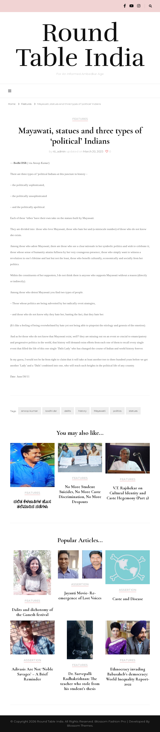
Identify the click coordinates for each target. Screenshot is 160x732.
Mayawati (100, 410)
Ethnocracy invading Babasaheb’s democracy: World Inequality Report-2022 (127, 677)
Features (80, 118)
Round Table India (80, 45)
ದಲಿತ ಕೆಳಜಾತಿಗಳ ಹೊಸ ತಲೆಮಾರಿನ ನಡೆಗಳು (32, 504)
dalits (67, 410)
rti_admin (59, 151)
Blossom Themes (79, 725)
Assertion (80, 584)
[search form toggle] (150, 6)
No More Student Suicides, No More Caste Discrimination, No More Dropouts (80, 494)
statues (133, 410)
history (82, 410)
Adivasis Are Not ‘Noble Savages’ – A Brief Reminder (32, 674)
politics (117, 410)
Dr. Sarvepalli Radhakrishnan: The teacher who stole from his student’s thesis (80, 681)
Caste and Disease (127, 598)
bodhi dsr (51, 410)
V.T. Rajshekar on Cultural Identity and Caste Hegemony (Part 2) (128, 493)
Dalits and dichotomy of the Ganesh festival (32, 612)
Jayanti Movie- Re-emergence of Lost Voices (79, 596)
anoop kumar (29, 410)
